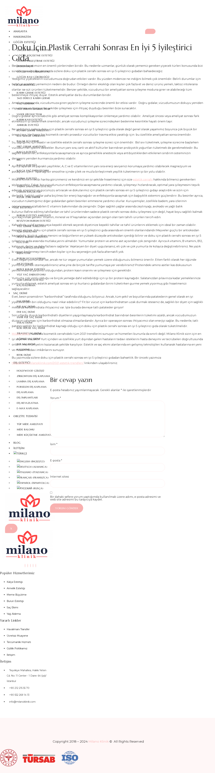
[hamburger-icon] (150, 31)
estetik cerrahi (143, 179)
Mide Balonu (25, 429)
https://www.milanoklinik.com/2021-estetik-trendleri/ (48, 363)
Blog (17, 442)
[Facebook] (30, 565)
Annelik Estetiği (28, 125)
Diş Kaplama (25, 392)
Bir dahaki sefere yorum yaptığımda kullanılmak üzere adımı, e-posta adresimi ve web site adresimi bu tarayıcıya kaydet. (105, 498)
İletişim (19, 448)
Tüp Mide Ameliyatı (30, 424)
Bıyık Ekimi (24, 354)
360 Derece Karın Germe (33, 98)
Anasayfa (20, 31)
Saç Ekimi (20, 293)
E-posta (56, 460)
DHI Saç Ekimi (26, 311)
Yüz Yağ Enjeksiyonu (31, 274)
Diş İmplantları (27, 397)
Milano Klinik (21, 333)
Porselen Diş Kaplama (32, 386)
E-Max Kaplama (28, 408)
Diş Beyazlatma (27, 402)
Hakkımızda (22, 36)
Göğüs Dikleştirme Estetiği (35, 60)
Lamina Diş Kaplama (31, 381)
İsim (53, 444)
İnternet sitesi (59, 476)
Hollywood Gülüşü (30, 370)
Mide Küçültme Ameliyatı (34, 434)
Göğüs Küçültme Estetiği (34, 55)
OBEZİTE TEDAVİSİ (25, 416)
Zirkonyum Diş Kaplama (33, 376)
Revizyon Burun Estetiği (34, 220)
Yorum (55, 398)
